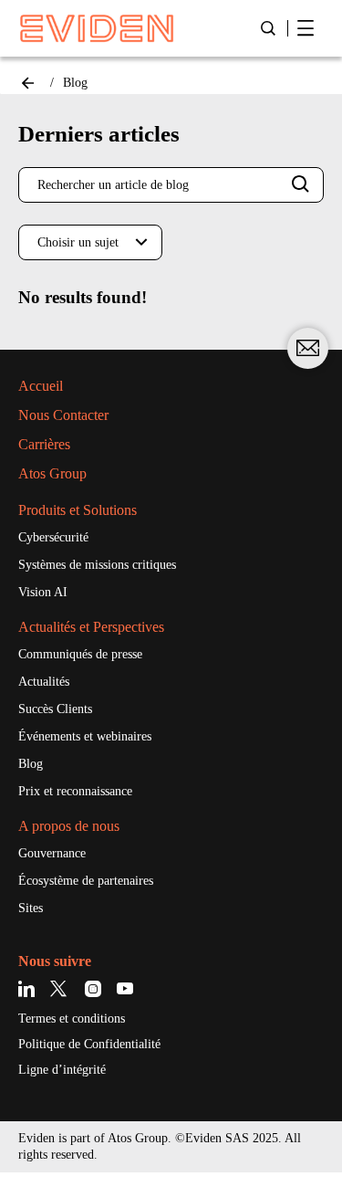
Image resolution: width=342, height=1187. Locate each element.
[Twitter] (61, 989)
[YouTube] (125, 989)
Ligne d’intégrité (62, 1070)
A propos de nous (68, 826)
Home (27, 83)
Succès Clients (55, 709)
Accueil (40, 386)
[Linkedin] (29, 989)
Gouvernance (52, 853)
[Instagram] (93, 989)
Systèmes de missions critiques (97, 565)
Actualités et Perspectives (91, 627)
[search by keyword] (301, 184)
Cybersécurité (53, 537)
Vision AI (42, 592)
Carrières (44, 444)
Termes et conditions (71, 1018)
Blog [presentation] (75, 82)
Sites (30, 908)
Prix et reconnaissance (75, 791)
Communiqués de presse (80, 654)
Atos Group (52, 473)
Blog (30, 764)
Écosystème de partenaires (85, 881)
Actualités (43, 681)
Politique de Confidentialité (89, 1044)
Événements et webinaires (84, 736)
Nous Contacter (63, 415)
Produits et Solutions (77, 510)
